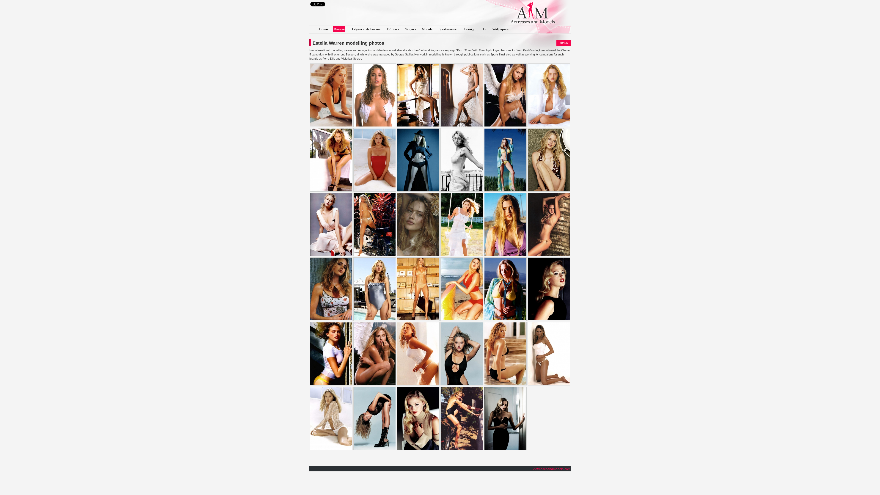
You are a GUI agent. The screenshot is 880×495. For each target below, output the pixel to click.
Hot (484, 29)
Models (427, 29)
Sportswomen (448, 29)
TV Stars (392, 29)
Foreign (470, 29)
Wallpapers (500, 29)
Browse (339, 29)
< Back (563, 42)
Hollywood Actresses (365, 29)
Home (323, 29)
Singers (410, 29)
